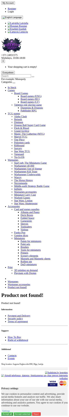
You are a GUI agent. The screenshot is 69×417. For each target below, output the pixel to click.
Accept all (7, 414)
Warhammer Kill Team (25, 171)
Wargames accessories (25, 192)
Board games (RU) (30, 99)
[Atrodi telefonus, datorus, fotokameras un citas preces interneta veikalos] (34, 375)
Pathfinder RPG (29, 110)
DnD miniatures (29, 264)
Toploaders (26, 226)
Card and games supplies (26, 209)
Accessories (14, 206)
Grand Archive (21, 131)
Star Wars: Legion (23, 200)
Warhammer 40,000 (24, 165)
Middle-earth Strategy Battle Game (31, 186)
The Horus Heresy (23, 180)
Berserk (18, 119)
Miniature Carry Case (25, 194)
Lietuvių (23, 31)
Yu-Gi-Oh (19, 157)
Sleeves (24, 223)
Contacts (12, 355)
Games (11, 90)
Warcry (18, 177)
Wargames (13, 160)
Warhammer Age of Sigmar (28, 168)
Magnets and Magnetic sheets (35, 258)
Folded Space (27, 218)
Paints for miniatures (31, 241)
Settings (6, 411)
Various (24, 229)
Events (11, 358)
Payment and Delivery (19, 315)
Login (11, 11)
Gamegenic (26, 221)
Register (12, 8)
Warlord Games (22, 197)
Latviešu (23, 23)
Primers (24, 252)
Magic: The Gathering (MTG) (29, 133)
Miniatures (19, 238)
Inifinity (18, 189)
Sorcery (18, 148)
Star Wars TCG (22, 151)
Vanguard (19, 154)
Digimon (18, 122)
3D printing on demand (26, 270)
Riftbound (19, 145)
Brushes (25, 247)
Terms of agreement (18, 321)
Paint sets (25, 244)
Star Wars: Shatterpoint (25, 203)
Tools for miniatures (31, 250)
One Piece (19, 139)
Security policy (15, 318)
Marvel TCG (20, 136)
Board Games (21, 93)
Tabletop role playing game (28, 104)
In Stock (12, 87)
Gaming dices (21, 235)
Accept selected (22, 414)
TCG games (14, 113)
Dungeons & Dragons (32, 107)
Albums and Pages (30, 212)
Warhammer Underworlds (27, 174)
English (22, 29)
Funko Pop (19, 232)
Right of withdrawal (18, 340)
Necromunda (20, 183)
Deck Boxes (27, 215)
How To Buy (14, 337)
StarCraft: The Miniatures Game (30, 163)
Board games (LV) (30, 102)
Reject (36, 414)
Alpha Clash (20, 116)
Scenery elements (29, 255)
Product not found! (17, 287)
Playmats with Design (25, 273)
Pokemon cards (22, 142)
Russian (22, 26)
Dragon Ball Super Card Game (30, 125)
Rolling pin (26, 261)
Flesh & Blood (21, 128)
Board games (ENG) (31, 96)
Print (10, 267)
